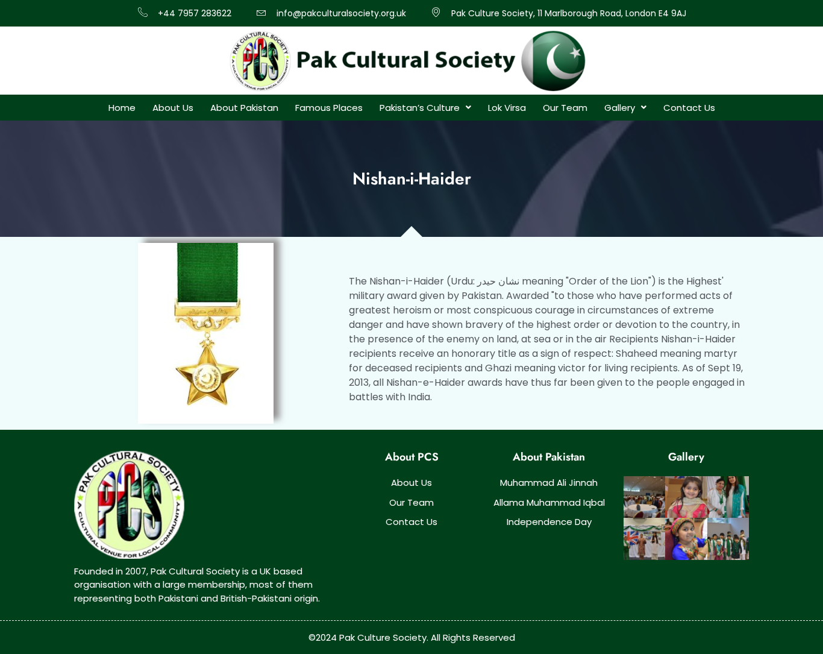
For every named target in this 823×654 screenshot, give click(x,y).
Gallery (619, 107)
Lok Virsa (507, 107)
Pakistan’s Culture (420, 107)
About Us (172, 107)
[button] (425, 108)
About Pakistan (244, 107)
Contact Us (689, 107)
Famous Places (329, 107)
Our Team (565, 107)
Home (122, 107)
